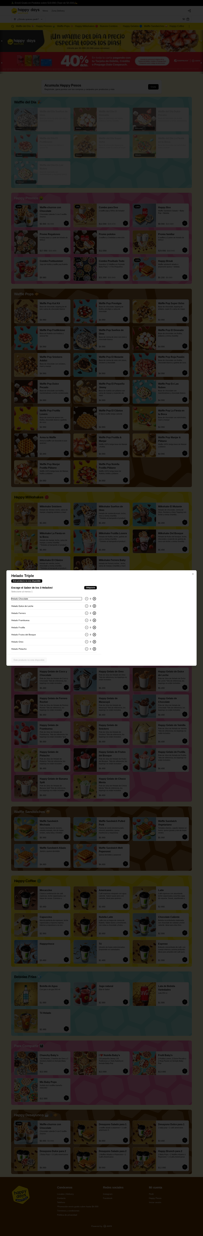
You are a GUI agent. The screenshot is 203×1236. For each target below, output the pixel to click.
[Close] (193, 574)
